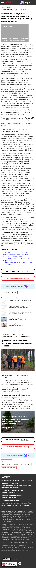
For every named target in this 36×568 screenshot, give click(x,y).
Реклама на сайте (8, 492)
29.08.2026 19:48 (6, 334)
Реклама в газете (17, 490)
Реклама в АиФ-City (9, 498)
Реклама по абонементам (11, 495)
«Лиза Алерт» (5, 372)
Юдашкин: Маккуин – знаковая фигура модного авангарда (20, 301)
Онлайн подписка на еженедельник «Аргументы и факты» (16, 486)
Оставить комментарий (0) (18, 278)
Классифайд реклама (10, 500)
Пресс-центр (27, 480)
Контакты (5, 490)
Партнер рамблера (17, 559)
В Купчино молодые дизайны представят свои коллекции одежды (20, 312)
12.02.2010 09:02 (6, 7)
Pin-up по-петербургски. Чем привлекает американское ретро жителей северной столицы (15, 254)
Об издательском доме (10, 480)
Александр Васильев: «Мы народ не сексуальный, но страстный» (19, 324)
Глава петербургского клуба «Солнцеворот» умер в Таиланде (18, 306)
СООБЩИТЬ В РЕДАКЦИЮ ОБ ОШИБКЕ (15, 505)
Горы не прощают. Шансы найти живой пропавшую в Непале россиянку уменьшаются (15, 420)
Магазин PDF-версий (9, 483)
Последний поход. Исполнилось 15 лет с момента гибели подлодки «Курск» (20, 318)
